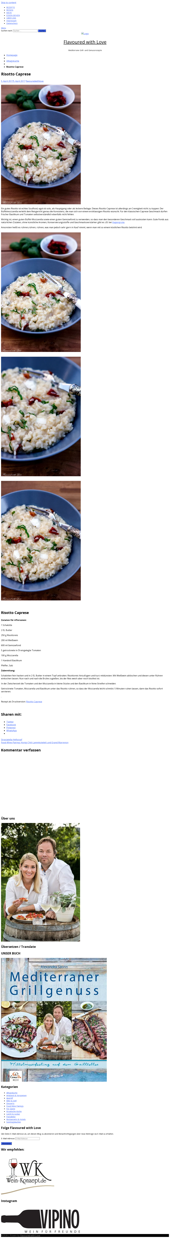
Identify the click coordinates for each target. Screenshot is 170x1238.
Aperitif (9, 1098)
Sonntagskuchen (13, 1122)
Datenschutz (12, 23)
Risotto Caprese (34, 701)
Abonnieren (6, 1144)
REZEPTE (10, 7)
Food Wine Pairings (15, 1106)
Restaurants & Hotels (16, 1119)
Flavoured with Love (85, 42)
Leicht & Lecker (13, 1114)
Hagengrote (118, 222)
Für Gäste (10, 1108)
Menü (3, 28)
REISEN (9, 10)
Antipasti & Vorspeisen (16, 1095)
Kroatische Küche (14, 1111)
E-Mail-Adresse (8, 1138)
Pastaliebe (11, 1116)
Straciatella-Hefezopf (11, 739)
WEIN (9, 12)
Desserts (10, 1103)
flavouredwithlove (35, 81)
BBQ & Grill (11, 1100)
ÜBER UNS (11, 18)
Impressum (11, 20)
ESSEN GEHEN (13, 15)
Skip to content (8, 2)
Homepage (11, 55)
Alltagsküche (12, 60)
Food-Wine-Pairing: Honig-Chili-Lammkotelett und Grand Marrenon (34, 742)
